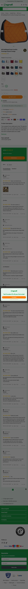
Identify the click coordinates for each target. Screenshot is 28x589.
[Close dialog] (26, 289)
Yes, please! (14, 297)
